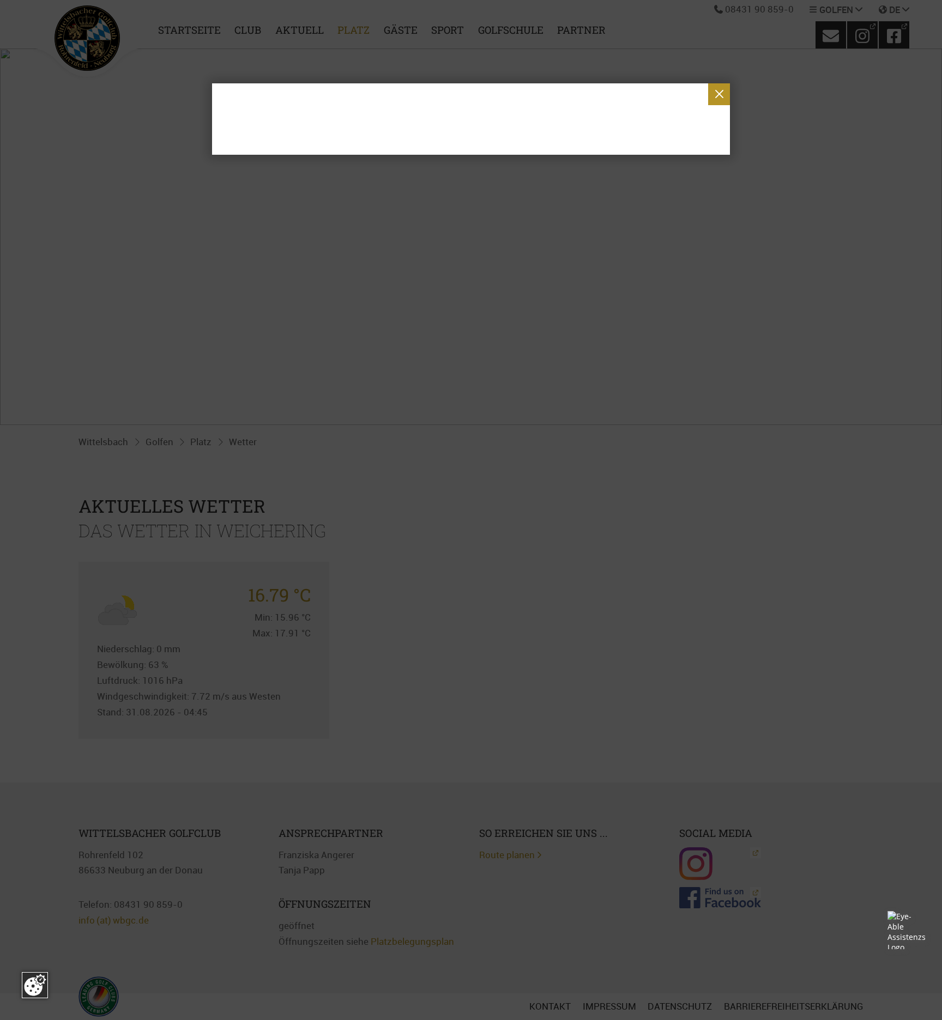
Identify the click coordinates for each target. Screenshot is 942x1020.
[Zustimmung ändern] (35, 985)
